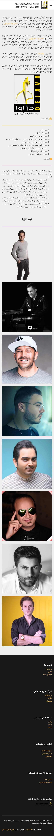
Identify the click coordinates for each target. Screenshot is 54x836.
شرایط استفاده (47, 750)
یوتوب (50, 722)
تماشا (50, 727)
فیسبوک (49, 701)
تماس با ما (48, 779)
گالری (50, 672)
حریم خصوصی (47, 753)
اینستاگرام (48, 695)
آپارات (50, 724)
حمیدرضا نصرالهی (10, 23)
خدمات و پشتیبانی (45, 782)
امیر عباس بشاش (8, 829)
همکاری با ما (47, 674)
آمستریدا (29, 829)
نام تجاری (48, 756)
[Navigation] (51, 5)
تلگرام (50, 698)
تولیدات (41, 53)
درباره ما (49, 669)
